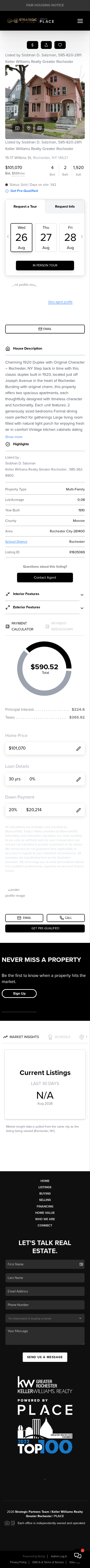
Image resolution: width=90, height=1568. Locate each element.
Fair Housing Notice (45, 5)
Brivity (41, 1556)
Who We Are (45, 1219)
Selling (45, 1200)
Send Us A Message (45, 1357)
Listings (44, 1187)
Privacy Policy (18, 1562)
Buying (45, 1193)
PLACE (59, 1516)
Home (44, 1181)
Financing (45, 1206)
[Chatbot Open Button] (78, 1556)
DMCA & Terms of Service (48, 1562)
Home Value (45, 1213)
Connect (45, 1225)
